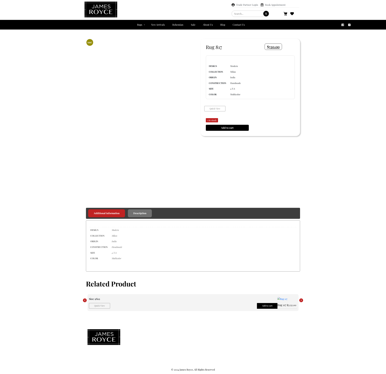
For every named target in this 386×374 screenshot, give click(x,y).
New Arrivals (158, 24)
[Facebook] (342, 24)
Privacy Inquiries (264, 338)
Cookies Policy (264, 344)
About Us (208, 24)
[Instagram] (349, 24)
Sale (193, 24)
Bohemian (177, 24)
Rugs (139, 24)
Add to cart (227, 127)
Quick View (215, 108)
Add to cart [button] (267, 305)
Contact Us (239, 24)
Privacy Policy (264, 332)
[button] (85, 300)
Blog (222, 24)
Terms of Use (264, 350)
